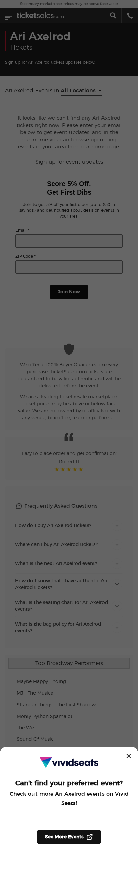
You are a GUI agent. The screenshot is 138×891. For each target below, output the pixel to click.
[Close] (129, 756)
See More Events (64, 837)
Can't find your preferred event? (69, 783)
